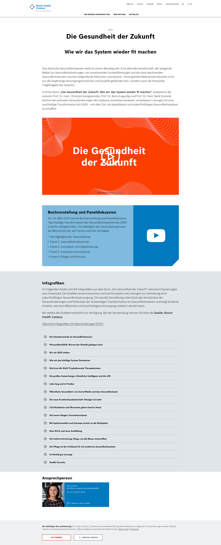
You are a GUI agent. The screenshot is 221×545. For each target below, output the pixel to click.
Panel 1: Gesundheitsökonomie (69, 241)
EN (191, 4)
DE (188, 4)
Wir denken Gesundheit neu (97, 14)
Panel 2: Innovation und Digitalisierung (74, 247)
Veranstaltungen (172, 4)
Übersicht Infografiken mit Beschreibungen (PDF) (72, 324)
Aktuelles (133, 14)
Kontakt (140, 4)
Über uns (129, 4)
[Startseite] (40, 8)
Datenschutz (119, 193)
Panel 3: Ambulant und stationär (70, 251)
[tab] (110, 337)
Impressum (134, 529)
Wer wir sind (119, 14)
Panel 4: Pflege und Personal (68, 256)
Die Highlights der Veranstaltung (70, 236)
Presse (159, 4)
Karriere (150, 4)
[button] (110, 337)
